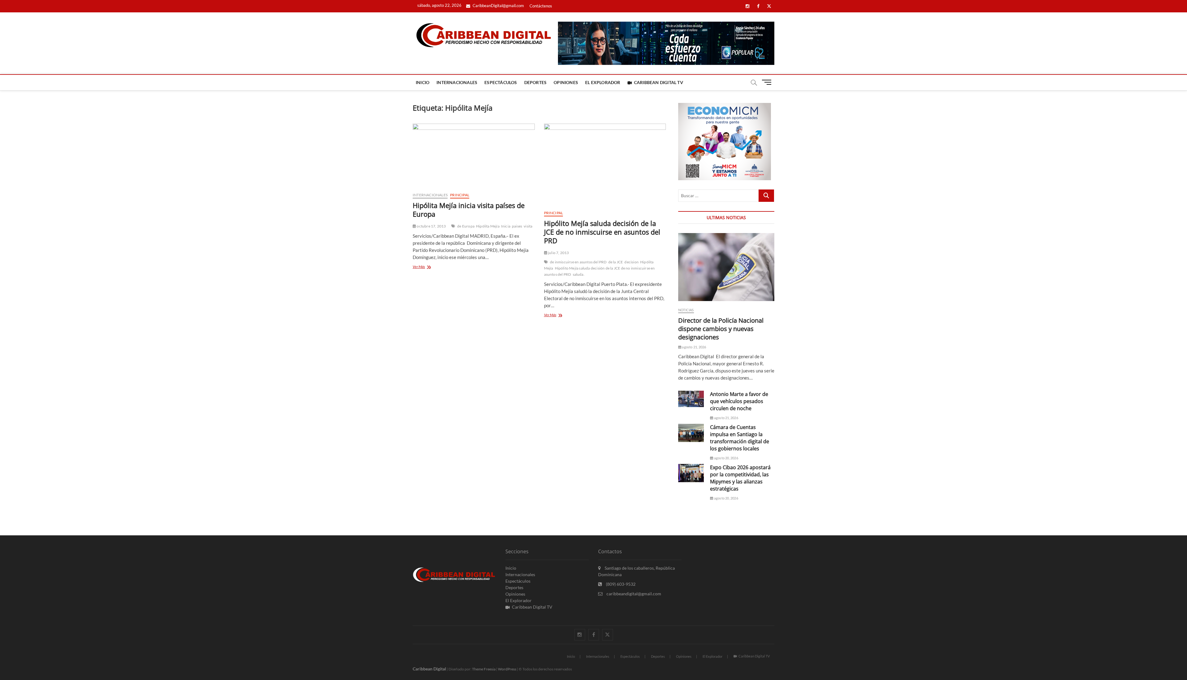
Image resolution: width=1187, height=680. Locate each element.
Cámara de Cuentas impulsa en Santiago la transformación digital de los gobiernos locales (739, 438)
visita (528, 226)
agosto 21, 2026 (693, 347)
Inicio (422, 82)
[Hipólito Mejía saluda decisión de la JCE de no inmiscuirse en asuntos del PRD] (605, 164)
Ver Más (425, 267)
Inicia (505, 226)
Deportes (535, 82)
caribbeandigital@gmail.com (633, 593)
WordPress (507, 669)
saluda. (579, 274)
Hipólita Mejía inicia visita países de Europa (469, 210)
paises (517, 226)
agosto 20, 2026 (725, 458)
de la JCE (615, 262)
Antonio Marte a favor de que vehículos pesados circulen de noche (739, 401)
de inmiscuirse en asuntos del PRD (578, 262)
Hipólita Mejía (488, 226)
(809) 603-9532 (620, 584)
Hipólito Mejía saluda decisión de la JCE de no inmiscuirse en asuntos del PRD (602, 232)
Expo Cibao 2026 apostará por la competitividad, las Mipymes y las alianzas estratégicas (740, 478)
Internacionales (456, 82)
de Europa (465, 226)
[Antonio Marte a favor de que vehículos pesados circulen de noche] (691, 399)
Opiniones (566, 82)
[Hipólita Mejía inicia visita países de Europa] (474, 155)
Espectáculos (500, 82)
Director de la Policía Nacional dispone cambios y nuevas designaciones (721, 328)
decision (631, 262)
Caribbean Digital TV (658, 82)
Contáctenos (541, 5)
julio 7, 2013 (558, 252)
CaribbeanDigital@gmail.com (498, 5)
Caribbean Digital (429, 668)
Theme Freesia (484, 669)
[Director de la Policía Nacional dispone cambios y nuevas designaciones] (726, 267)
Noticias (686, 310)
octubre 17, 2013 (431, 226)
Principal (459, 195)
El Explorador (602, 82)
